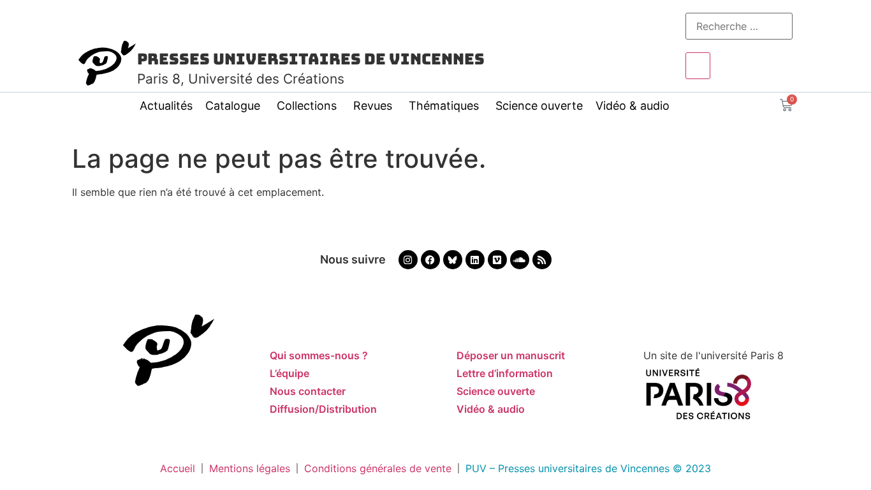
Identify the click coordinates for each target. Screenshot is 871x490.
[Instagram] (408, 259)
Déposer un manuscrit (511, 355)
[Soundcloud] (519, 259)
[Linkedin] (475, 259)
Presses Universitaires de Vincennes (311, 59)
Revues (372, 105)
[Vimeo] (497, 259)
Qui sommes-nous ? (319, 355)
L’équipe (289, 373)
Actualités (166, 105)
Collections (307, 105)
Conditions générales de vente (377, 468)
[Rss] (542, 259)
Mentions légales (249, 468)
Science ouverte (539, 105)
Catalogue (232, 105)
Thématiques (444, 105)
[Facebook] (430, 259)
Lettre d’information (505, 373)
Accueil (177, 468)
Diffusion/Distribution (323, 409)
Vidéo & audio (633, 105)
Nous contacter (308, 391)
